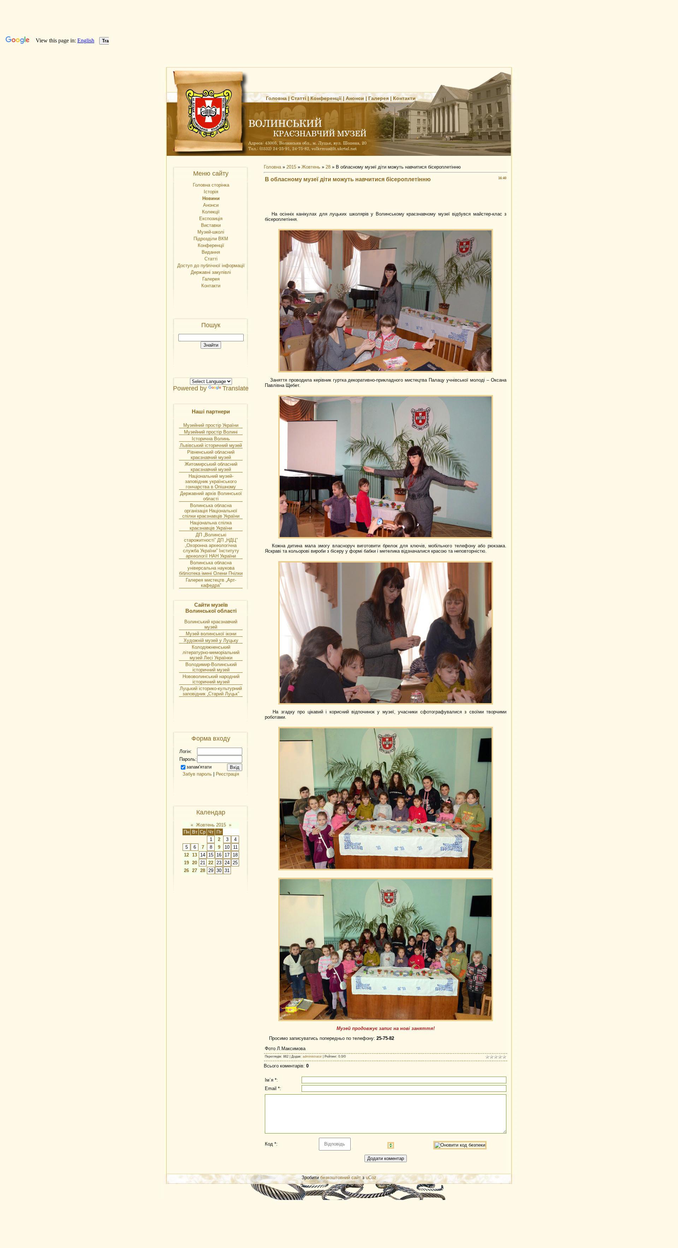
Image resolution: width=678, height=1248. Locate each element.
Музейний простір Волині (211, 432)
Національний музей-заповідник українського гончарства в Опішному (211, 481)
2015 (291, 167)
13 (194, 855)
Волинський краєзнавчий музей (210, 624)
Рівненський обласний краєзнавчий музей (210, 454)
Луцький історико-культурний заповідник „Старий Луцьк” (211, 691)
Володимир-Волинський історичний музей (211, 667)
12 (186, 855)
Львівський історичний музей (211, 445)
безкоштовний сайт (340, 1177)
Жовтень (311, 167)
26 (186, 870)
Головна (276, 98)
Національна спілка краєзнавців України (211, 525)
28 (202, 870)
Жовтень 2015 (211, 825)
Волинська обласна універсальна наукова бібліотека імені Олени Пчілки (211, 568)
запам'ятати (199, 767)
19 (186, 862)
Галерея (378, 98)
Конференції (325, 98)
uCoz (371, 1177)
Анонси (355, 98)
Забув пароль (197, 774)
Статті (298, 98)
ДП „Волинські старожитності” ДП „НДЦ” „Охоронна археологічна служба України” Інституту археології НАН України (211, 545)
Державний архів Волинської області (211, 496)
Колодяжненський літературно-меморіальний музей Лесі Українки (211, 652)
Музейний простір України (210, 425)
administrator (312, 1056)
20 (194, 862)
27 (194, 870)
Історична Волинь (211, 438)
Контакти (404, 98)
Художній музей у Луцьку (211, 640)
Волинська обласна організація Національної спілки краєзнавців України (210, 511)
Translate (235, 388)
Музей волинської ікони (211, 633)
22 (210, 862)
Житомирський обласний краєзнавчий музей (211, 466)
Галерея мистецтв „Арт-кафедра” (211, 582)
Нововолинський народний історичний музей (211, 679)
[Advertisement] (385, 199)
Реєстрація (227, 774)
